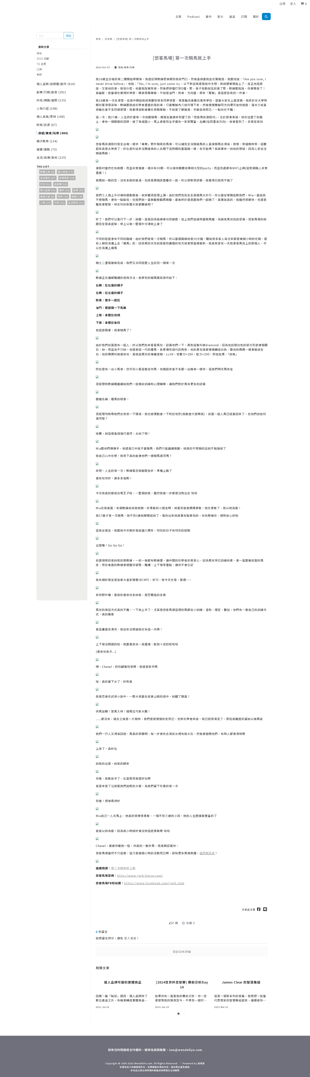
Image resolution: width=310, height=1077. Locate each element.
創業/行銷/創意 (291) (51, 92)
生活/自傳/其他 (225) (51, 157)
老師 (39, 74)
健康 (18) (77, 196)
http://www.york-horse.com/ (140, 875)
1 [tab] (179, 1014)
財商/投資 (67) (47, 125)
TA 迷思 (41, 64)
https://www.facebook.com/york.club (154, 883)
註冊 (283, 3)
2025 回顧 (43, 58)
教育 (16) (63, 196)
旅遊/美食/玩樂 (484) (53, 133)
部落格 (108, 39)
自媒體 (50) (60, 184)
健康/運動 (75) (47, 149)
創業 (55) (78, 190)
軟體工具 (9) (47, 171)
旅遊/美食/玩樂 (126, 67)
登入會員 (130, 938)
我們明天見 (207, 853)
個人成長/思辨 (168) (51, 116)
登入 (293, 3)
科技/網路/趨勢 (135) (51, 100)
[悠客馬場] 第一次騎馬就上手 (132, 39)
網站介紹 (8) (47, 196)
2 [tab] (184, 1014)
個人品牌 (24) (48, 190)
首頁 (98, 39)
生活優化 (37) (48, 177)
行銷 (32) (59, 202)
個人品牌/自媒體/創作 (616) (56, 84)
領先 (39, 53)
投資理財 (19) (67, 177)
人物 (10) (45, 202)
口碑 (39, 69)
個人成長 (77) (65, 171)
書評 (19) (64, 190)
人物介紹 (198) (47, 108)
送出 (68, 35)
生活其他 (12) (76, 202)
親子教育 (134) (47, 141)
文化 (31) (45, 184)
